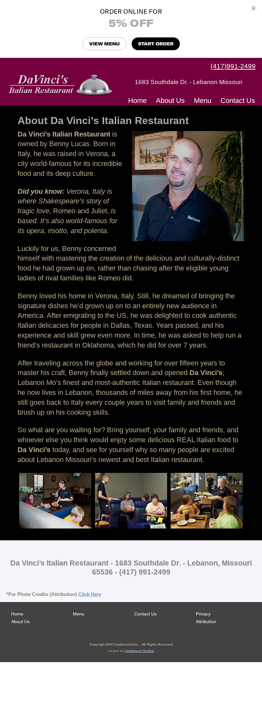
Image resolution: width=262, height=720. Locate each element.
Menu (202, 101)
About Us (170, 101)
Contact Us (237, 101)
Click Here (89, 594)
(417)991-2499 (233, 66)
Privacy (203, 614)
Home (137, 101)
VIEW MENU (104, 44)
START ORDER (155, 44)
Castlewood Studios (139, 651)
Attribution (206, 621)
